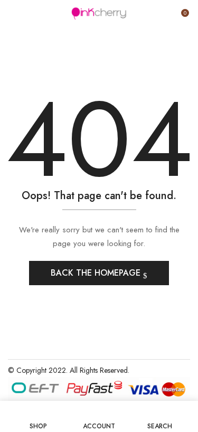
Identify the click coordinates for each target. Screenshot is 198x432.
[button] (180, 17)
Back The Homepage (97, 273)
